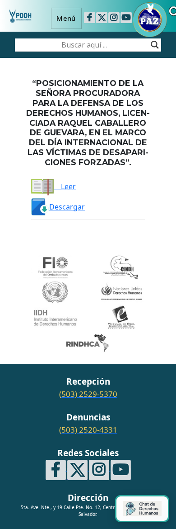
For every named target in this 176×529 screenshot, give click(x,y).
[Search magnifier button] (154, 44)
